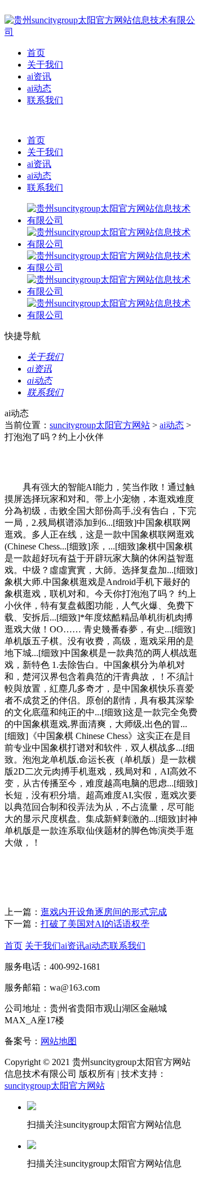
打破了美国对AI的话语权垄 (95, 924)
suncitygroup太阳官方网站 (100, 425)
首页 (36, 53)
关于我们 (45, 64)
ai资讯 (39, 76)
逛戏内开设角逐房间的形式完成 (104, 912)
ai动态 (39, 88)
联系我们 (45, 100)
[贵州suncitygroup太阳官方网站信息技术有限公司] (101, 32)
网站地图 (59, 1041)
